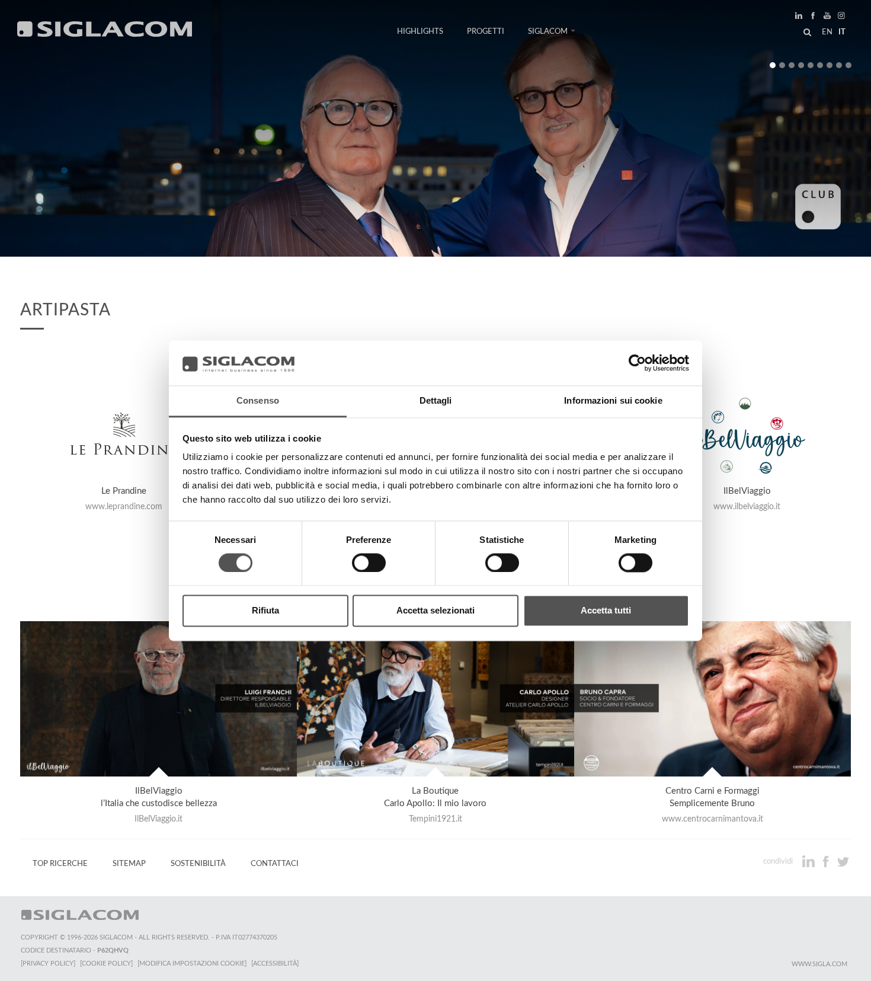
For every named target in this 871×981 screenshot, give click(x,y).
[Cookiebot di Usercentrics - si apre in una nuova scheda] (637, 363)
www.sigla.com (819, 964)
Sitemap (129, 863)
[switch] (369, 562)
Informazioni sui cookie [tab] (613, 401)
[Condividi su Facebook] (826, 861)
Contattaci (275, 863)
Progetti (485, 31)
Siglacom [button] (548, 31)
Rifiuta (265, 611)
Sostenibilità (198, 863)
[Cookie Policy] (106, 963)
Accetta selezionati (435, 611)
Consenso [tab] (257, 401)
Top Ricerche (60, 863)
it (842, 32)
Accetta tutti (606, 611)
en (827, 32)
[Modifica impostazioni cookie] (191, 963)
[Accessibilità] (275, 963)
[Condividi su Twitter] (842, 861)
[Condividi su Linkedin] (809, 861)
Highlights (420, 31)
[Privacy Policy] (48, 963)
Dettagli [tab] (436, 401)
